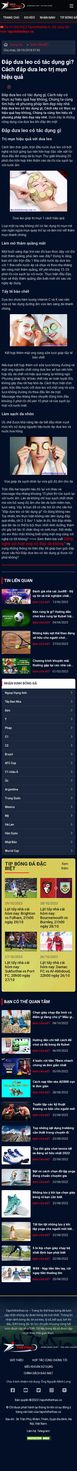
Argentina (11, 789)
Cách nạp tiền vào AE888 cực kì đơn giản (54, 1084)
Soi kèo (29, 17)
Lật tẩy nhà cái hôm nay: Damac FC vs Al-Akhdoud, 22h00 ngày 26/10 (55, 969)
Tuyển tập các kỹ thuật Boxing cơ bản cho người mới (54, 1107)
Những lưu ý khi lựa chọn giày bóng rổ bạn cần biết (54, 1195)
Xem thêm (64, 866)
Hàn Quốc (11, 833)
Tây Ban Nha (13, 701)
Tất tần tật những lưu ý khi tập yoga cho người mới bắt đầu (52, 1227)
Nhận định (47, 17)
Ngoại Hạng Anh (16, 692)
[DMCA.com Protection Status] (38, 1439)
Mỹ (7, 815)
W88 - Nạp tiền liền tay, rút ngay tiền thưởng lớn (52, 1271)
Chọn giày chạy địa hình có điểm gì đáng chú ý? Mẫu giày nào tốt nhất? (54, 1015)
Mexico (10, 807)
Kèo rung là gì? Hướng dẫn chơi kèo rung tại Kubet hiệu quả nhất (53, 614)
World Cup (12, 850)
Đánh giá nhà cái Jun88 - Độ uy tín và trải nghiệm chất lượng (53, 594)
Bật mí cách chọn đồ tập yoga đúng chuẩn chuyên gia (54, 1173)
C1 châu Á (11, 771)
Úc (6, 780)
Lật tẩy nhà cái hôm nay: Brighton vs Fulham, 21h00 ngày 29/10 (20, 915)
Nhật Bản (11, 842)
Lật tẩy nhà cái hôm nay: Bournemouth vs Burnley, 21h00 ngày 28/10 (54, 917)
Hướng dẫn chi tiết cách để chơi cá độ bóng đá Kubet (52, 1042)
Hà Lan (9, 824)
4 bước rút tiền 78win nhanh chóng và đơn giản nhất (53, 1063)
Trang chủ (11, 17)
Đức (7, 710)
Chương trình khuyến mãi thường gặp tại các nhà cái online (52, 663)
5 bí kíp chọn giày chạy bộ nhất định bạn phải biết (51, 1250)
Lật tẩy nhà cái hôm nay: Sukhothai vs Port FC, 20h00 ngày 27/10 (19, 971)
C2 (6, 745)
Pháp (8, 728)
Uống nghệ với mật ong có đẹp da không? (37, 541)
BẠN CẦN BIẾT (40, 44)
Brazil (9, 754)
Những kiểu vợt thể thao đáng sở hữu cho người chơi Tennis (54, 635)
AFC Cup (10, 763)
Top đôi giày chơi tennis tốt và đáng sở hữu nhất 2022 (52, 1151)
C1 (6, 736)
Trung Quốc (13, 798)
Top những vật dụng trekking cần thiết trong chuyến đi (53, 1130)
